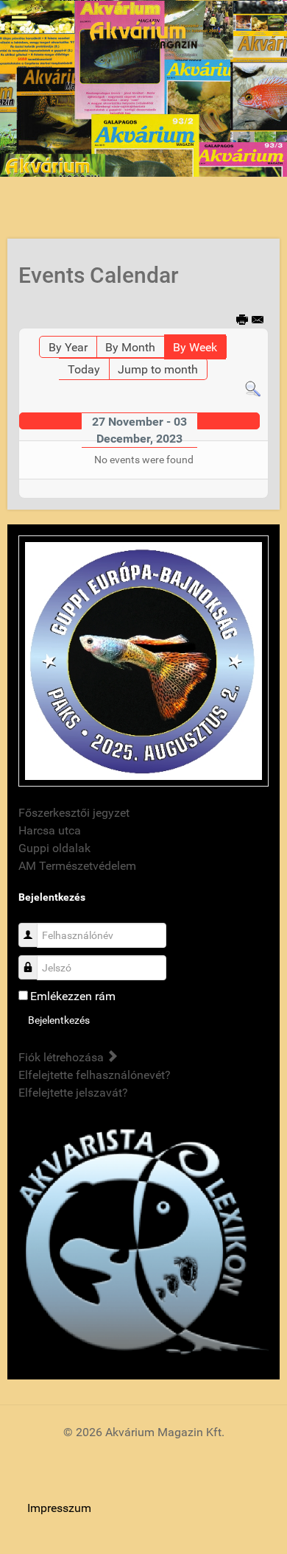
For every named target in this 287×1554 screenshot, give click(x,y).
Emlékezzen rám (73, 996)
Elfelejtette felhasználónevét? (94, 1075)
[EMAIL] (258, 321)
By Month (130, 347)
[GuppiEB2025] (143, 660)
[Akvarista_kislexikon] (143, 1243)
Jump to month (158, 369)
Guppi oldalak (54, 848)
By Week (195, 347)
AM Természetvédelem (77, 866)
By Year (68, 347)
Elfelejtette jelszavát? (73, 1093)
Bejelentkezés (59, 1020)
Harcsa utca (49, 830)
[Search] (253, 388)
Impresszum (59, 1508)
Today (84, 369)
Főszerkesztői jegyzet (74, 813)
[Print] (242, 321)
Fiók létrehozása (62, 1057)
